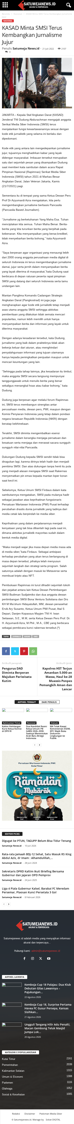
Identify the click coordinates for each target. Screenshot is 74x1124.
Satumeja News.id (26, 48)
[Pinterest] (24, 651)
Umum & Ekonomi (12, 1076)
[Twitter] (15, 651)
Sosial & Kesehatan (13, 1094)
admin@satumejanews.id (45, 950)
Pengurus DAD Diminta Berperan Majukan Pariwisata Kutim (17, 674)
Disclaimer (29, 1113)
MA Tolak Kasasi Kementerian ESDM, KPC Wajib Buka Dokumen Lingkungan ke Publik (60, 732)
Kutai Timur (8, 1058)
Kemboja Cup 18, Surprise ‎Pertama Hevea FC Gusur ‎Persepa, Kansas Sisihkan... (47, 1008)
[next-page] (39, 745)
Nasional (18, 13)
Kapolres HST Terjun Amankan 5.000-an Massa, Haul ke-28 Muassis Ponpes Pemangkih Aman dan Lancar (55, 678)
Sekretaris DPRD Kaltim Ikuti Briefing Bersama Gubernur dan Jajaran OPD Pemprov (33, 873)
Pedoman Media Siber (50, 1113)
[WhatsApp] (33, 651)
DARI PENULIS (49, 702)
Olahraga (7, 1088)
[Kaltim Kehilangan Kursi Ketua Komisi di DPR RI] (13, 716)
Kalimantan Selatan (13, 1070)
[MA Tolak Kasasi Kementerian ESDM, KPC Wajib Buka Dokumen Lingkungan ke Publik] (61, 716)
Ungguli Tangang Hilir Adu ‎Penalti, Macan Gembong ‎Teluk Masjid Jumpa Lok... (47, 1028)
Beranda (6, 13)
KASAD (27, 636)
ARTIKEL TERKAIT (27, 702)
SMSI (36, 636)
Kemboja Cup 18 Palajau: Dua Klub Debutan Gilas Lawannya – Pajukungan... (47, 988)
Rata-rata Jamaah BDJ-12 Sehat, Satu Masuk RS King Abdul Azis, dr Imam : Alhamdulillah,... (36, 856)
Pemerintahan (10, 1064)
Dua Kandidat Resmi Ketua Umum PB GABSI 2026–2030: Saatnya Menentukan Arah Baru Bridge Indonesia (37, 732)
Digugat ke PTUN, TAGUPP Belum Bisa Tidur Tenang (36, 841)
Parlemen (7, 1082)
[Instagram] (33, 958)
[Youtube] (49, 958)
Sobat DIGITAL (53, 1119)
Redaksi (16, 1113)
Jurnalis (17, 636)
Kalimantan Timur (11, 722)
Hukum (54, 722)
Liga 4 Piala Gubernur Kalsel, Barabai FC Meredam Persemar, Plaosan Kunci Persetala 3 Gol (35, 890)
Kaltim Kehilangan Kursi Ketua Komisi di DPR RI (12, 728)
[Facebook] (6, 651)
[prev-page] (35, 745)
